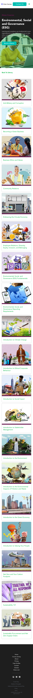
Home (16, 654)
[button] (29, 4)
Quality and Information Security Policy (16, 686)
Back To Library (7, 72)
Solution (16, 667)
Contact (16, 665)
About (16, 659)
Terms (16, 690)
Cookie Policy (16, 681)
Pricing (17, 661)
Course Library (16, 656)
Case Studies (16, 663)
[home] (6, 4)
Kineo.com (16, 670)
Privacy (16, 688)
